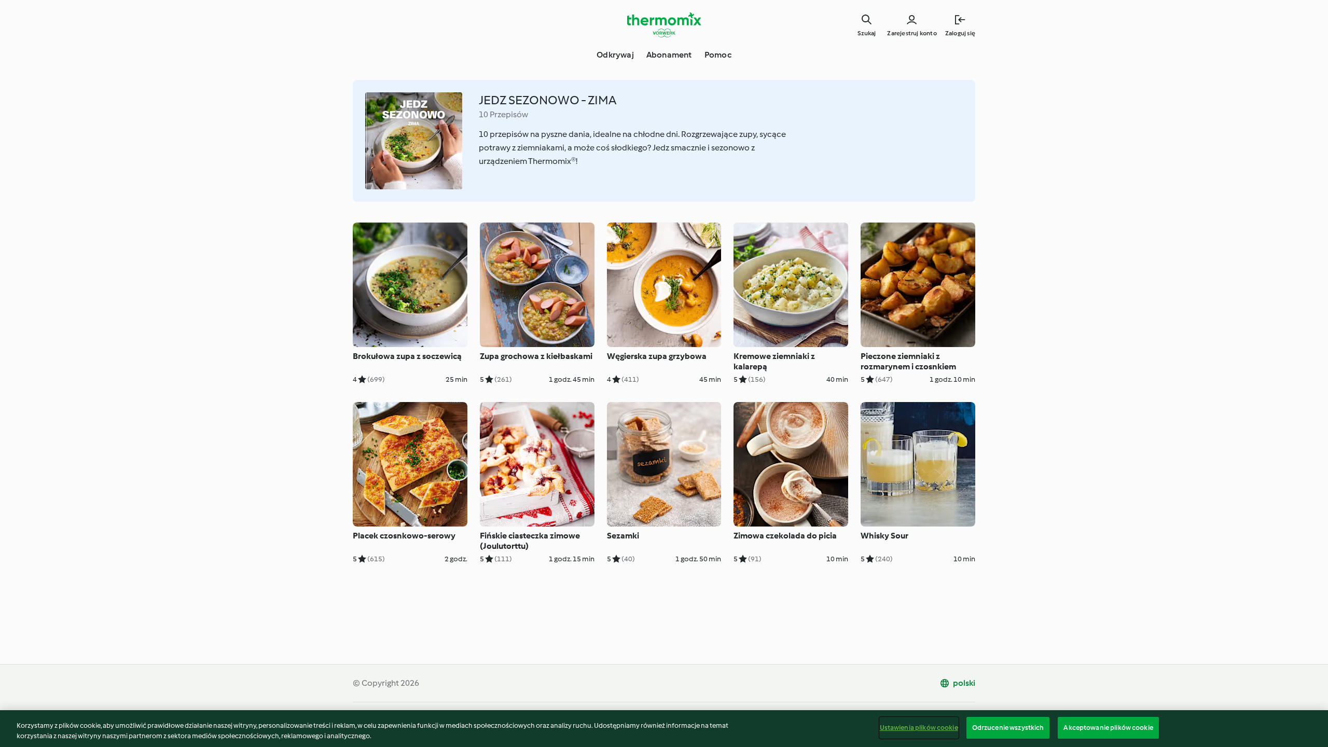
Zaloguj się (960, 33)
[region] (664, 728)
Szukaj (866, 33)
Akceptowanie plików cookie (1108, 727)
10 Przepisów (503, 114)
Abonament (669, 55)
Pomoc (717, 55)
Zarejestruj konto (911, 33)
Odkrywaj (615, 55)
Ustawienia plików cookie (919, 727)
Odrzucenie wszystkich (1008, 727)
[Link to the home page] (664, 24)
